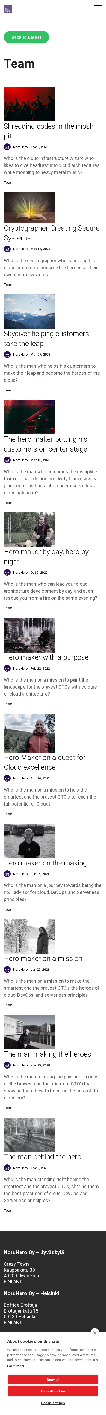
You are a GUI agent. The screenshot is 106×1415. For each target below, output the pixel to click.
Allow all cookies (53, 1391)
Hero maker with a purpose (46, 657)
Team (8, 182)
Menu (98, 7)
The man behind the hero (42, 1157)
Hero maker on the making (45, 863)
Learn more (15, 1366)
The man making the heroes (47, 1054)
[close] (95, 1332)
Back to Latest (26, 37)
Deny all (53, 1380)
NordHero (20, 147)
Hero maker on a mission (43, 958)
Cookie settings (53, 1403)
